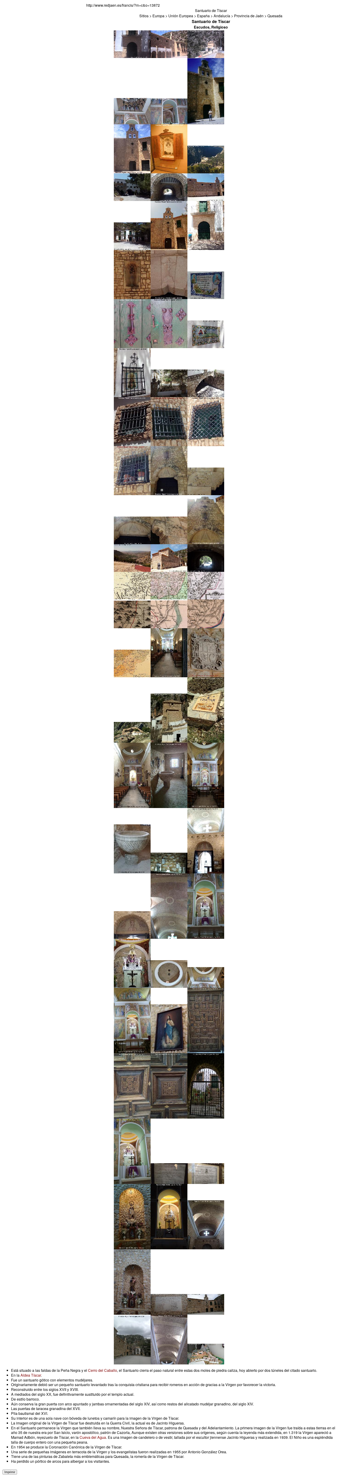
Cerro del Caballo (102, 1370)
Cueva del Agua (93, 1437)
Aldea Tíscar (30, 1375)
